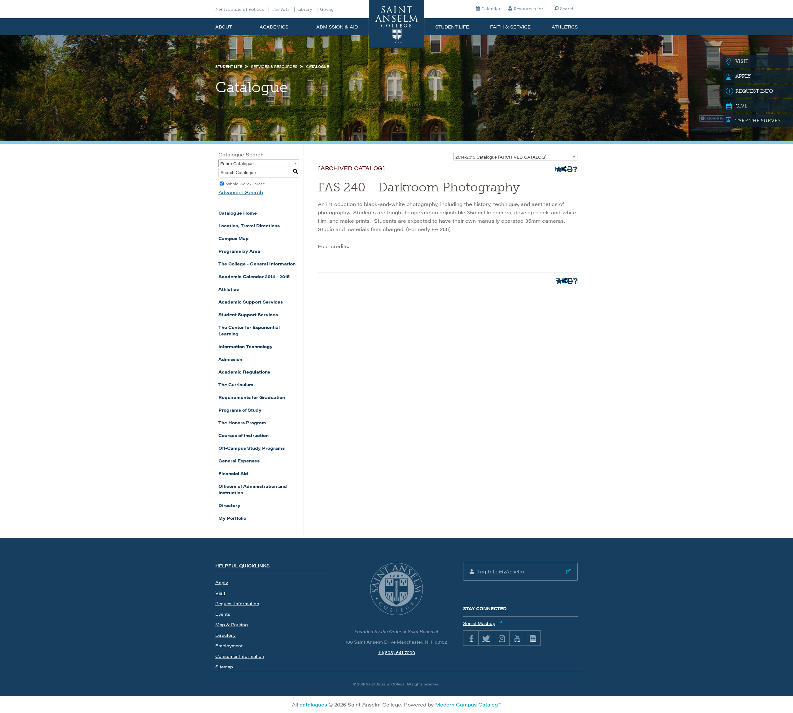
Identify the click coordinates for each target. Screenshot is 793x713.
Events (222, 614)
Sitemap (224, 666)
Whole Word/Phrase (245, 183)
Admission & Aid (337, 27)
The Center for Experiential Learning (249, 330)
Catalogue (317, 66)
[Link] (396, 589)
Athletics (565, 27)
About (223, 27)
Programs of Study (239, 410)
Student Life (452, 27)
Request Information (237, 603)
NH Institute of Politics (239, 9)
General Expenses (239, 460)
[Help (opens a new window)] (575, 169)
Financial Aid (233, 473)
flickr (533, 638)
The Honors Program (242, 422)
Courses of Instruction (243, 435)
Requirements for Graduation (251, 397)
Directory (229, 505)
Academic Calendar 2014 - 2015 (254, 276)
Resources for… (530, 8)
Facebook (471, 638)
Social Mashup (479, 623)
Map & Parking (231, 624)
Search (567, 8)
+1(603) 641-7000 (396, 652)
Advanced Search (240, 192)
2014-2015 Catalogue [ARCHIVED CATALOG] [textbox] (500, 157)
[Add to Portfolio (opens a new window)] (557, 169)
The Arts (281, 9)
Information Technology (245, 346)
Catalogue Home (237, 213)
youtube (517, 638)
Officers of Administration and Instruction (252, 489)
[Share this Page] (563, 169)
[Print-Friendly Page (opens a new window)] (569, 169)
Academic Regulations (244, 372)
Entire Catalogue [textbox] (237, 163)
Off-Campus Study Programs (251, 448)
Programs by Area (239, 251)
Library (304, 9)
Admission (230, 359)
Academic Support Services (250, 302)
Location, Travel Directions (249, 225)
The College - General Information (257, 263)
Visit (220, 593)
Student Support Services (248, 314)
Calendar (491, 8)
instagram (502, 638)
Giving (327, 9)
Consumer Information (239, 656)
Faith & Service (510, 27)
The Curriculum (235, 384)
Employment (229, 645)
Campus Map (233, 238)
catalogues (313, 704)
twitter (486, 638)
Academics (274, 27)
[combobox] (515, 156)
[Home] (396, 24)
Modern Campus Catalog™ (467, 704)
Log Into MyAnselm (500, 572)
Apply (221, 582)
